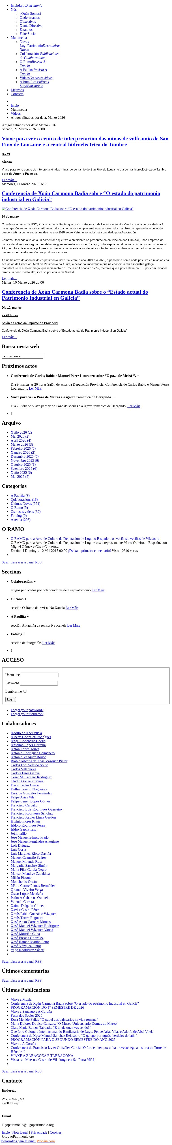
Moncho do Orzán (24, 881)
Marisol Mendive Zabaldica (30, 873)
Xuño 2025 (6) (21, 472)
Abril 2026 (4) (21, 440)
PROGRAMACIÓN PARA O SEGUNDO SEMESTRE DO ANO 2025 (63, 1039)
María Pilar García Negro (29, 869)
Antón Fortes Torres (25, 749)
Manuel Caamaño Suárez (28, 857)
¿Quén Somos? (30, 13)
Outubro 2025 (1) (23, 464)
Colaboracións (39, 56)
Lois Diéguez (20, 845)
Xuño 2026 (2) (21, 432)
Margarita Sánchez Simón (29, 865)
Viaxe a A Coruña (23, 1043)
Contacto (17, 94)
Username (12, 675)
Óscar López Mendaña (27, 894)
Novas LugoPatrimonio (40, 46)
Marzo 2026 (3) (22, 444)
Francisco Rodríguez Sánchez (32, 813)
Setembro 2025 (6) (24, 468)
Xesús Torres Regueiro (27, 918)
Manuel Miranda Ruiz (26, 861)
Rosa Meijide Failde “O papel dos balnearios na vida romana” (54, 1019)
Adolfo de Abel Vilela (26, 733)
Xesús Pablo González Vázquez (33, 914)
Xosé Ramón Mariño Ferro (30, 942)
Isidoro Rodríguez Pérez (28, 825)
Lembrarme (13, 691)
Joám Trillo (19, 833)
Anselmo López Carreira (28, 745)
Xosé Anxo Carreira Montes (31, 922)
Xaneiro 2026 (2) (23, 452)
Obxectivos (28, 21)
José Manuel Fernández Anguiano (35, 841)
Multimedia (19, 37)
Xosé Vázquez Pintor (26, 946)
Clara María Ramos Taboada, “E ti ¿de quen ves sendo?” (51, 1027)
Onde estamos (30, 17)
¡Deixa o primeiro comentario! (90, 551)
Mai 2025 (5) (20, 476)
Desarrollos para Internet (28, 1141)
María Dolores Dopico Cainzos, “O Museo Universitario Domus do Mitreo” (64, 1023)
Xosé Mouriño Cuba (25, 934)
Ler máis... (9, 180)
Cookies (55, 1132)
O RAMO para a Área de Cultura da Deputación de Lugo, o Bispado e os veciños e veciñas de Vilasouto (85, 538)
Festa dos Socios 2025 (26, 1015)
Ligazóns (17, 90)
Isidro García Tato (23, 829)
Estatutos (26, 29)
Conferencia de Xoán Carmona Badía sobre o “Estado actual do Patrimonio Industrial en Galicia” (75, 295)
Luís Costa (18, 849)
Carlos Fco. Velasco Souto (29, 765)
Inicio (26, 5)
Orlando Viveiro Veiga (27, 889)
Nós (14, 9)
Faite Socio (28, 33)
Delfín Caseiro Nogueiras (29, 789)
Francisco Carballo (24, 805)
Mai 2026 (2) (20, 436)
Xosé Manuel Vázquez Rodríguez (35, 926)
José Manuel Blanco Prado (30, 837)
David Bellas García (25, 785)
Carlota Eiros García (25, 773)
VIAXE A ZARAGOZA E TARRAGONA (42, 1056)
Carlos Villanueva (23, 769)
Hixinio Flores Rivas (25, 821)
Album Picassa (34, 84)
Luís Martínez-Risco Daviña (31, 853)
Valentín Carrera (22, 902)
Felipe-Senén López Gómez (30, 801)
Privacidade (39, 1132)
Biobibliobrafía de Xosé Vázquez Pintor (39, 761)
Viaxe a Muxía (21, 999)
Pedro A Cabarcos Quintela (30, 898)
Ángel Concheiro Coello (28, 741)
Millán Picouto (21, 877)
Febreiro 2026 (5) (23, 448)
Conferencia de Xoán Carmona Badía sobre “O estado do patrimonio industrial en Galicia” (75, 1003)
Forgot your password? (27, 710)
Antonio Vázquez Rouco (28, 757)
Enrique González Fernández (31, 793)
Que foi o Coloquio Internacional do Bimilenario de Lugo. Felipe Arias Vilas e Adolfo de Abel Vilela (82, 1031)
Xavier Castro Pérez (25, 910)
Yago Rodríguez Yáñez (27, 950)
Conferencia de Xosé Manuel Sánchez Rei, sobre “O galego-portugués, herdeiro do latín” (74, 1035)
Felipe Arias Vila (22, 797)
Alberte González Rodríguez (31, 737)
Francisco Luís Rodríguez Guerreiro (36, 809)
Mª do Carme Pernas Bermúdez (33, 885)
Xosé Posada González (27, 938)
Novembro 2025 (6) (25, 460)
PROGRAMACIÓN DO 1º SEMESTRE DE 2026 (47, 1007)
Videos (36, 78)
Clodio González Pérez (27, 781)
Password (12, 683)
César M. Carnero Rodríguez (31, 777)
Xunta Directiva (31, 25)
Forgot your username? (27, 714)
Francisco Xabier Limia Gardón (33, 817)
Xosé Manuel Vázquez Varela (32, 930)
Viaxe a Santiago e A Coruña (31, 1011)
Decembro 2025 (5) (25, 456)
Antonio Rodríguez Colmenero (33, 753)
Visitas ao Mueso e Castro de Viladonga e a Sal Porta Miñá (52, 1060)
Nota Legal (20, 1132)
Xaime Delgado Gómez (27, 906)
